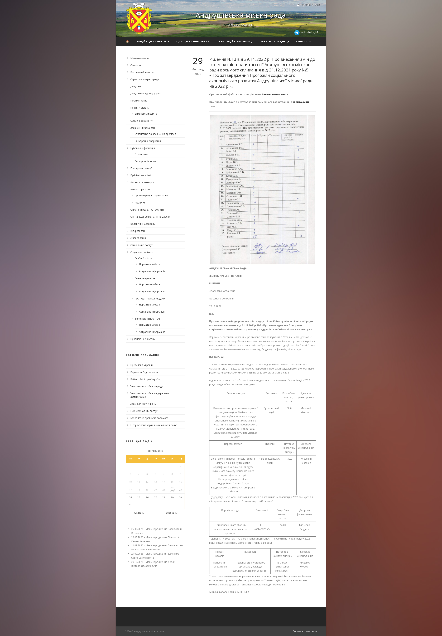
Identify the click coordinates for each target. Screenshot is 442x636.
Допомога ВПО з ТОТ (147, 318)
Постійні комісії (139, 100)
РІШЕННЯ (140, 202)
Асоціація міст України (143, 403)
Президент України (141, 365)
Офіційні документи (151, 41)
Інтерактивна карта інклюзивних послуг (153, 425)
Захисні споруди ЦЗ (274, 41)
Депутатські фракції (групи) (146, 93)
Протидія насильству (142, 339)
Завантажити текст (275, 94)
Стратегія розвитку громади (147, 209)
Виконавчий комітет (142, 72)
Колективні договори (142, 223)
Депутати (136, 86)
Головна (298, 631)
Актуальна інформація (152, 271)
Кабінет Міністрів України (145, 379)
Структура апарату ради (144, 79)
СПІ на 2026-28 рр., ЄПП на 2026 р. (150, 216)
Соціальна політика (141, 252)
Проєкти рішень (139, 107)
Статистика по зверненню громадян (156, 133)
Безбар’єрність (143, 258)
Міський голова (139, 58)
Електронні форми (145, 161)
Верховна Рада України (144, 372)
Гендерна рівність (145, 278)
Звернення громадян (142, 127)
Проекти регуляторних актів (151, 195)
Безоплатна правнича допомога (149, 418)
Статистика (141, 154)
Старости (136, 65)
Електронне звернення (148, 141)
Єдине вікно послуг (141, 245)
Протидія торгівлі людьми (150, 298)
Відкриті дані (137, 230)
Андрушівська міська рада (241, 15)
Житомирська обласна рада (146, 386)
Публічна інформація (142, 148)
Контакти (303, 41)
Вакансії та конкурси (142, 182)
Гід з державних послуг (193, 41)
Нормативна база (149, 264)
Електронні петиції (141, 168)
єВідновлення (138, 238)
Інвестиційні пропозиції (235, 41)
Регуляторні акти (140, 189)
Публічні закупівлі (140, 175)
